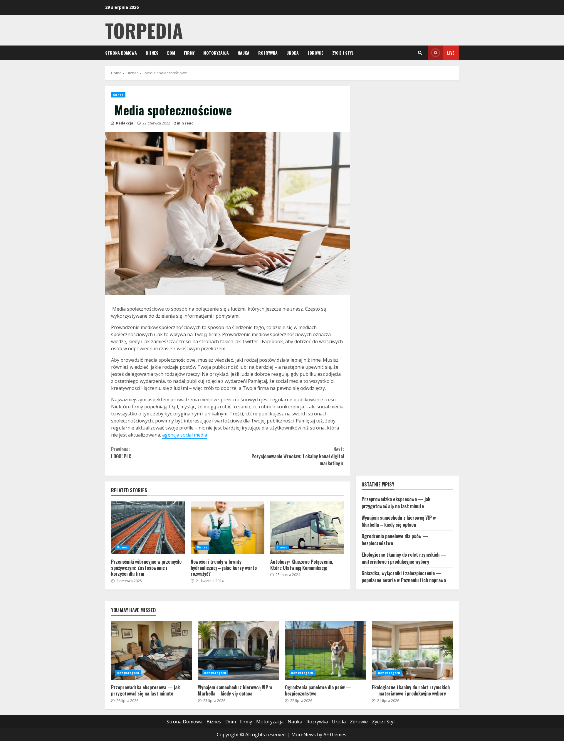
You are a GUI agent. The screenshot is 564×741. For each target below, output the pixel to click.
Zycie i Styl (343, 53)
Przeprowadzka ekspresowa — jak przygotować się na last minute (396, 503)
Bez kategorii (128, 673)
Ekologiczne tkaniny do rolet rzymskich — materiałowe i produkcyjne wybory (404, 558)
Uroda (292, 53)
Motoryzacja (216, 53)
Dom (171, 53)
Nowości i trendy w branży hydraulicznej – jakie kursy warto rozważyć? (227, 527)
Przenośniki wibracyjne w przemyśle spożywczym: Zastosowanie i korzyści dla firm (148, 527)
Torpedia (144, 30)
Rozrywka (268, 53)
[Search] (420, 52)
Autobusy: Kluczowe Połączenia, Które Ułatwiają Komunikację (307, 527)
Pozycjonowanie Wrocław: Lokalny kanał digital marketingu (297, 456)
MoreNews (303, 734)
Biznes (152, 53)
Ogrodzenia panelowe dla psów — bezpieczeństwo (325, 650)
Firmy (189, 53)
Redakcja (124, 123)
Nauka (243, 53)
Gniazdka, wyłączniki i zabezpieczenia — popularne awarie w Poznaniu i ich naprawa (404, 577)
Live (450, 53)
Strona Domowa (121, 53)
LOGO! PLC (121, 453)
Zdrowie (315, 53)
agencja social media (184, 435)
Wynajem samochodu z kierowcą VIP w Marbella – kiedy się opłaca (399, 521)
